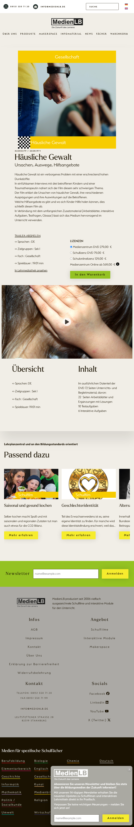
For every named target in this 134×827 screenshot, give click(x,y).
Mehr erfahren (21, 535)
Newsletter (18, 574)
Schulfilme (100, 629)
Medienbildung (46, 792)
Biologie (41, 760)
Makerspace (48, 33)
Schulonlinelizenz (89, 258)
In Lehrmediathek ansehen (31, 270)
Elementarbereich (16, 768)
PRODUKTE (28, 33)
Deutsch (107, 760)
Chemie (73, 760)
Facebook (97, 693)
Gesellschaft (44, 776)
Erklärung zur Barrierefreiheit (34, 664)
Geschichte (11, 776)
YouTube (97, 711)
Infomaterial (71, 33)
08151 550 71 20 (20, 6)
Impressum (34, 638)
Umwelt (8, 812)
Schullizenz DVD (88, 252)
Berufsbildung (13, 760)
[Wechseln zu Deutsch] (126, 5)
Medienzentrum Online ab (92, 264)
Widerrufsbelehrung (34, 672)
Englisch (41, 768)
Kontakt (34, 647)
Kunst (39, 784)
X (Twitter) (97, 720)
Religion (41, 800)
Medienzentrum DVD (92, 247)
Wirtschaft (43, 812)
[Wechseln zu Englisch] (126, 8)
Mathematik (12, 792)
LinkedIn (97, 702)
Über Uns (10, 33)
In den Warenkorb (90, 274)
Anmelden (115, 573)
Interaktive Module (100, 638)
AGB (34, 629)
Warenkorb (119, 33)
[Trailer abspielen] (67, 322)
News (89, 33)
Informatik (10, 784)
